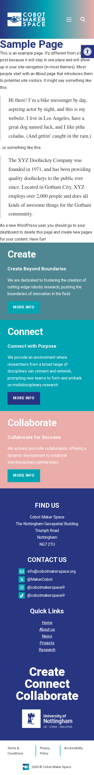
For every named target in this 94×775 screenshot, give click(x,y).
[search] (82, 19)
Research (47, 649)
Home (47, 622)
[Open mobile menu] (68, 20)
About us (47, 629)
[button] (87, 51)
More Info (24, 307)
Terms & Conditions (15, 750)
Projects (47, 643)
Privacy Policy (45, 750)
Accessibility (73, 748)
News (47, 636)
